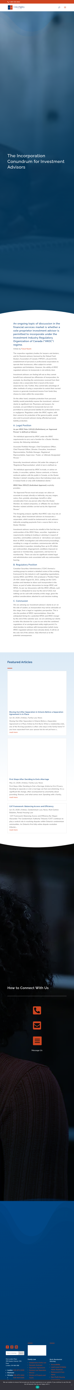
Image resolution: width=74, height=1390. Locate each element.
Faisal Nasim (26, 349)
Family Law (32, 718)
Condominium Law (35, 810)
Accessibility (55, 1365)
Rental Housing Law (25, 812)
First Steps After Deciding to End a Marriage (29, 779)
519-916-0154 (18, 1378)
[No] (72, 1385)
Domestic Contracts (35, 1365)
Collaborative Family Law (37, 1363)
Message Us (37, 1050)
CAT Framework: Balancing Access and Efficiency (31, 806)
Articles (24, 718)
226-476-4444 (18, 1375)
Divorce (31, 1373)
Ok (37, 1387)
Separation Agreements (37, 1368)
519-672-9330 (18, 1370)
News (40, 718)
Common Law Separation (37, 1370)
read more (13, 732)
